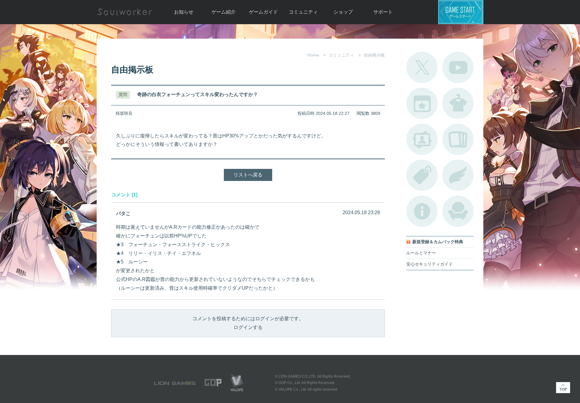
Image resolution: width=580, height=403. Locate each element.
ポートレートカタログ (422, 139)
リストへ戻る (248, 174)
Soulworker (124, 12)
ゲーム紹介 (223, 12)
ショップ (343, 12)
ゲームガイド (263, 12)
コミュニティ (303, 12)
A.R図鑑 (458, 139)
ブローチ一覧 (458, 175)
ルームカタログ (458, 211)
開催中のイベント (422, 103)
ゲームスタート (460, 12)
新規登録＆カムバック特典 (437, 242)
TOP (563, 387)
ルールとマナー (421, 253)
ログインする (248, 327)
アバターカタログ (458, 103)
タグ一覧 (422, 175)
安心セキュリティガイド (429, 264)
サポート (383, 12)
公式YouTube (458, 67)
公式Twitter (422, 67)
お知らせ (183, 12)
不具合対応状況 (422, 211)
